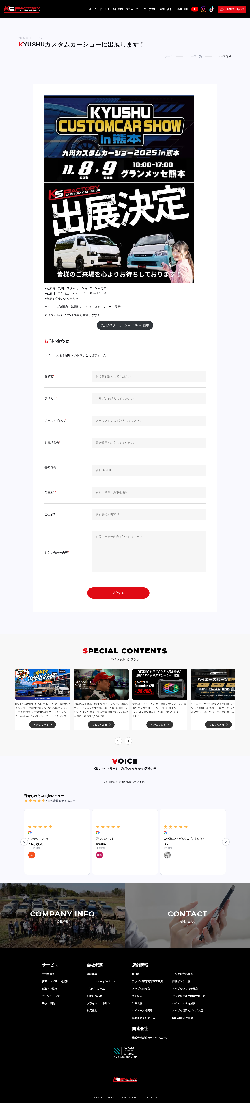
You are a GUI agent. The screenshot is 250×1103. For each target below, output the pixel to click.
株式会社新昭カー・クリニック (150, 1037)
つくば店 (137, 995)
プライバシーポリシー (100, 1003)
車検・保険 (48, 1003)
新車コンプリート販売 (55, 981)
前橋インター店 (181, 981)
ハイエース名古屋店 (183, 1003)
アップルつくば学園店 (185, 988)
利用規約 (92, 1010)
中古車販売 (48, 973)
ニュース (141, 9)
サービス (105, 9)
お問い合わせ (167, 9)
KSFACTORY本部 (182, 1017)
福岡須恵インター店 (143, 1017)
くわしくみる (41, 724)
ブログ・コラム (96, 988)
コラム (129, 9)
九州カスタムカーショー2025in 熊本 (125, 325)
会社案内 (118, 9)
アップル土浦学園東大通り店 (189, 995)
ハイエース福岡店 (142, 1010)
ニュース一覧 (194, 56)
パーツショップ (51, 995)
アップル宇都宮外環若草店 (147, 981)
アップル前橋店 (141, 988)
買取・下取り (49, 988)
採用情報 (183, 9)
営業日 (153, 9)
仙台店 (136, 973)
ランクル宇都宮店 (182, 973)
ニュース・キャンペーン (101, 981)
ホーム (93, 9)
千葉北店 (137, 1003)
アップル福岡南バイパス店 (187, 1010)
